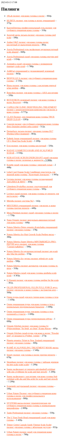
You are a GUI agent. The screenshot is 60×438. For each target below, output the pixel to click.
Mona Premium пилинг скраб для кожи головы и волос (32, 213)
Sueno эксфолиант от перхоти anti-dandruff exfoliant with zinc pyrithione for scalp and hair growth (31, 370)
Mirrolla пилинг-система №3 (20, 201)
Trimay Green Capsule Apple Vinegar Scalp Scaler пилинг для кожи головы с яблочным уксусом (29, 426)
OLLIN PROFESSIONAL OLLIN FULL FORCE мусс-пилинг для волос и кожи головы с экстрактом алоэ (32, 288)
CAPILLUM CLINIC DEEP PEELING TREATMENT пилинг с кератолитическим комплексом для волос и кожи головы (32, 109)
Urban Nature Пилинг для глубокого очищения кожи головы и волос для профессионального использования (31, 396)
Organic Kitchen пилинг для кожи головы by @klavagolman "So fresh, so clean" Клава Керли (29, 327)
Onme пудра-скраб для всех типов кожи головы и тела (32, 297)
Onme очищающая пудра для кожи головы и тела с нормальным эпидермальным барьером (31, 305)
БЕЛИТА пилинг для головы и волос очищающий (31, 20)
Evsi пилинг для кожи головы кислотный (26, 146)
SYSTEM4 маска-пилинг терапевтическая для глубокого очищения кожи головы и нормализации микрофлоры (31, 405)
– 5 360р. (48, 160)
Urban (9, 432)
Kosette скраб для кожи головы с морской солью (29, 165)
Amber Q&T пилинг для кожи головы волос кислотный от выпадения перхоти (28, 43)
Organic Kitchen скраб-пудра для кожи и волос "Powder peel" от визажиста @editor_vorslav (33, 334)
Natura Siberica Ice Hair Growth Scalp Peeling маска (30, 234)
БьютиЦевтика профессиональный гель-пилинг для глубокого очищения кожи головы (31, 29)
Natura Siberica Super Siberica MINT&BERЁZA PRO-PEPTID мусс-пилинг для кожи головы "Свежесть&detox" (31, 244)
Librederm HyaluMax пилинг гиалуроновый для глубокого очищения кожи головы (29, 187)
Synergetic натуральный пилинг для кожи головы (30, 386)
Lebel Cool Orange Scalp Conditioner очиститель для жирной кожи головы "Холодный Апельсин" (31, 173)
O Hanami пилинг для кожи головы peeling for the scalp (33, 280)
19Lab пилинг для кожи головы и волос (26, 16)
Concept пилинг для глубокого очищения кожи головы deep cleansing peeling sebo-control (33, 125)
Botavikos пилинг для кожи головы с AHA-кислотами (32, 93)
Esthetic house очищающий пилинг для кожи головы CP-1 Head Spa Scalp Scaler (31, 139)
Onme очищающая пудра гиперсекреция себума (29, 319)
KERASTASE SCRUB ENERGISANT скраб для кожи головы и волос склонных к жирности (32, 158)
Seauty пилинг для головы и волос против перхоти (31, 355)
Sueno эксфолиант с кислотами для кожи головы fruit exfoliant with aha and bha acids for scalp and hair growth (32, 377)
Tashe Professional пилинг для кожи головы (27, 413)
